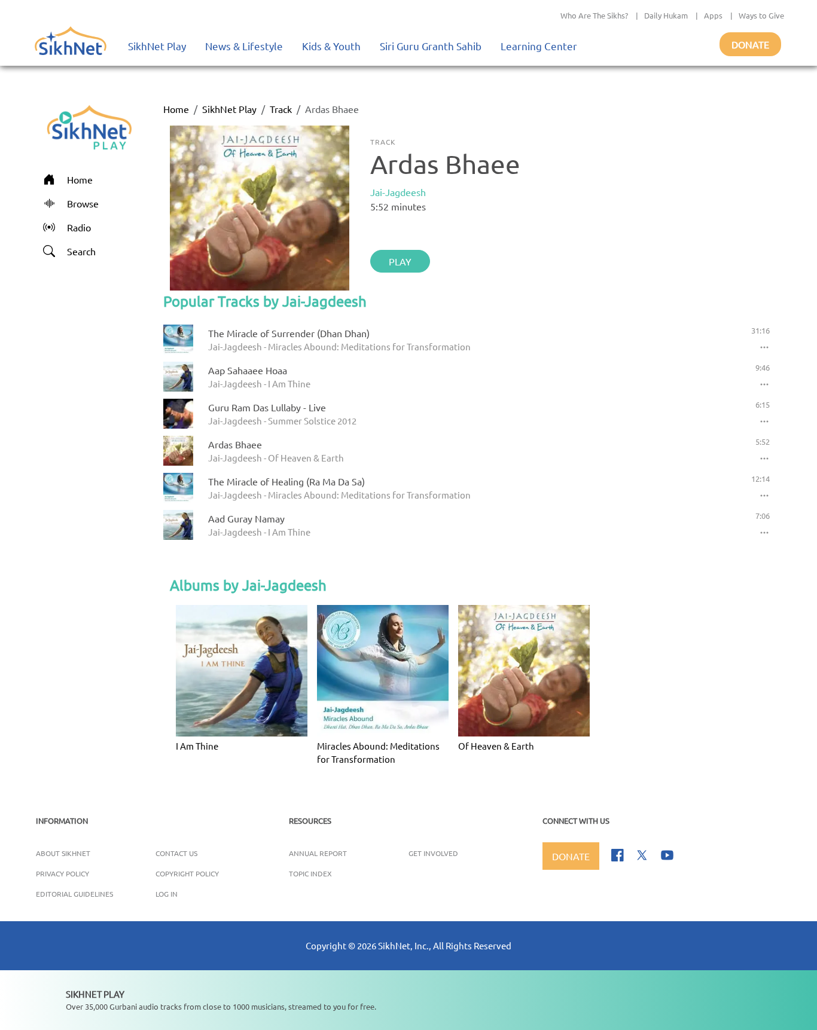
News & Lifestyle (244, 45)
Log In (167, 893)
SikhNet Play (157, 45)
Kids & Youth (331, 45)
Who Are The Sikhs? (594, 15)
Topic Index (310, 873)
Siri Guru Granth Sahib (430, 45)
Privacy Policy (62, 873)
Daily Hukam (666, 15)
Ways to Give (761, 15)
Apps (713, 15)
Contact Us (176, 853)
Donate (750, 44)
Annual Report (318, 853)
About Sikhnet (63, 853)
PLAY (400, 261)
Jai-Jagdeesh (398, 192)
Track (281, 109)
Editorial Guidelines (74, 893)
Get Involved (433, 853)
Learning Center (539, 45)
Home (176, 109)
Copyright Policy (187, 873)
